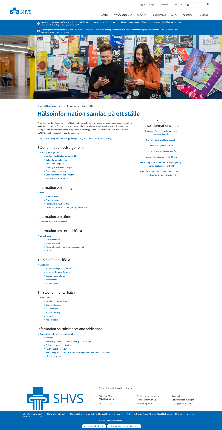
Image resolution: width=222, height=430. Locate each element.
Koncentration (52, 320)
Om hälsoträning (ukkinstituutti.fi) (161, 140)
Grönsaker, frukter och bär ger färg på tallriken (66, 207)
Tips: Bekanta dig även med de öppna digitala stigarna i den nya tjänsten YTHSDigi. (76, 138)
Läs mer (78, 24)
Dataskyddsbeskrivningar (183, 400)
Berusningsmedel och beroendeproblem (58, 334)
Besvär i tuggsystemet (55, 276)
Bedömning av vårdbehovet (149, 396)
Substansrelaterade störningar (59, 345)
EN (181, 4)
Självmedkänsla (53, 308)
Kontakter (188, 14)
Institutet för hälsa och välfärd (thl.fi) (161, 157)
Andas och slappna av (55, 163)
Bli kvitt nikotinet (53, 356)
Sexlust (49, 250)
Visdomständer (52, 283)
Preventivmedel (53, 243)
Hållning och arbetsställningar (59, 167)
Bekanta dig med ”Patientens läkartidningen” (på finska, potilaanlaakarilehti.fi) (161, 164)
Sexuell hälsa (45, 236)
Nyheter (141, 14)
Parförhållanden (53, 239)
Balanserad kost (53, 196)
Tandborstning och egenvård (58, 268)
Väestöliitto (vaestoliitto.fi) (161, 145)
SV (176, 4)
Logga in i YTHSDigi (146, 4)
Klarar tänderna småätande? (58, 272)
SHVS (174, 14)
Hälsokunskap (158, 14)
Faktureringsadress (145, 403)
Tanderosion (51, 279)
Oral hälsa (44, 265)
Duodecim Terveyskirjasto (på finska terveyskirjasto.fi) (161, 133)
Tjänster (103, 14)
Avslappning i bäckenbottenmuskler (62, 156)
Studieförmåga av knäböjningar (60, 175)
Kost (42, 192)
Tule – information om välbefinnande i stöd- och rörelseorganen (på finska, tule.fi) (161, 173)
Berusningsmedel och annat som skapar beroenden (68, 341)
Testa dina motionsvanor (57, 178)
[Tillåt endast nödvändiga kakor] (219, 420)
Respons (203, 14)
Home (40, 106)
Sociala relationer (53, 305)
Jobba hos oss (162, 4)
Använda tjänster (123, 14)
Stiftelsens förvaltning (146, 400)
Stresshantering (53, 312)
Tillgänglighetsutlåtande (182, 403)
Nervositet (50, 316)
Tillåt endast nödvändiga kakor (124, 426)
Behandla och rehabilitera (57, 160)
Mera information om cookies (110, 420)
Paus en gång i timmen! (56, 171)
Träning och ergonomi (49, 152)
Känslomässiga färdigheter (57, 301)
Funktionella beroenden (56, 349)
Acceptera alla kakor (94, 426)
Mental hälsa (45, 297)
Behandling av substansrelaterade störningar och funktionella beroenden (78, 352)
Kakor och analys (179, 396)
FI (171, 4)
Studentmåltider (53, 200)
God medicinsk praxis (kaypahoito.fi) (65, 129)
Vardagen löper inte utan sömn (53, 221)
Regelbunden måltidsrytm (57, 204)
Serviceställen (105, 403)
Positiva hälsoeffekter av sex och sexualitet (65, 247)
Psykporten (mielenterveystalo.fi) (161, 151)
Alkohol (49, 337)
